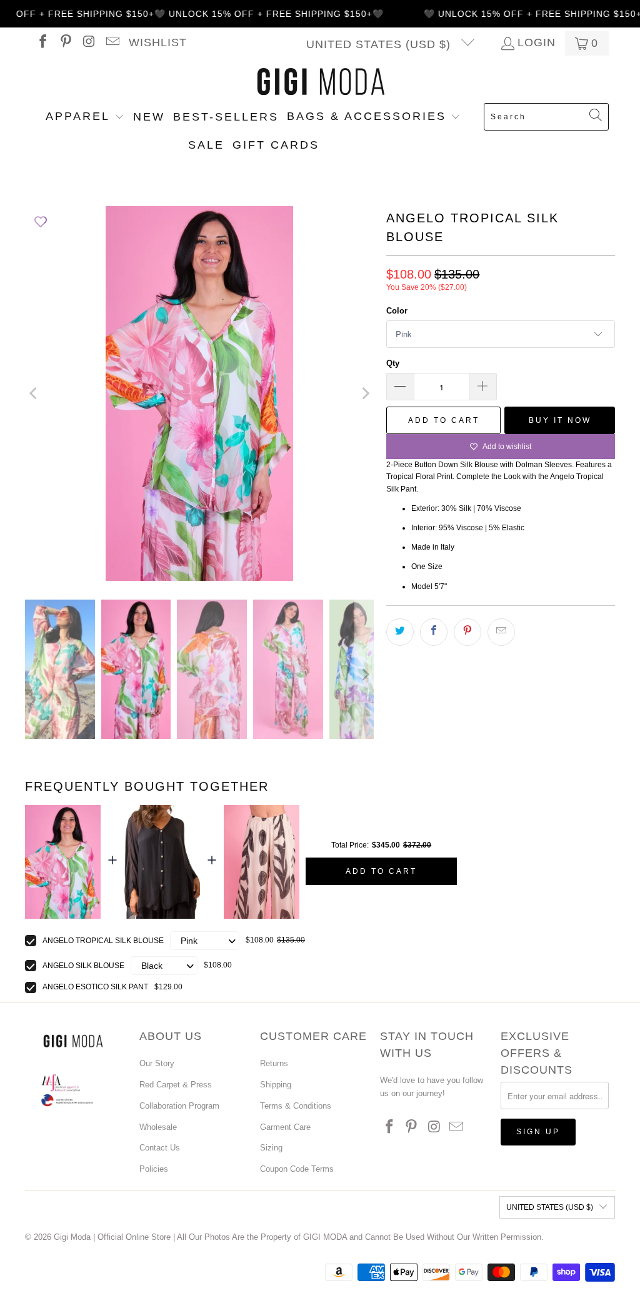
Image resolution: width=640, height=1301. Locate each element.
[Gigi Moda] (320, 82)
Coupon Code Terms (297, 1169)
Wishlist (158, 43)
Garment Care (285, 1127)
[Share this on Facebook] (434, 632)
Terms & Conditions (295, 1106)
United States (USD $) (380, 44)
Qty (392, 363)
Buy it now (560, 420)
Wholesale (158, 1127)
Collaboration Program (179, 1106)
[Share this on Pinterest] (467, 632)
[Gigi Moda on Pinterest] (65, 43)
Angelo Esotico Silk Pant (95, 986)
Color (397, 310)
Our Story (156, 1063)
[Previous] (34, 393)
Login (537, 43)
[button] (85, 117)
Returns (274, 1063)
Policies (153, 1169)
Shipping (275, 1084)
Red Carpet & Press (175, 1084)
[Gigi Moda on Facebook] (41, 43)
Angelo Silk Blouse (83, 965)
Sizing (271, 1147)
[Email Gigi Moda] (111, 43)
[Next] (364, 393)
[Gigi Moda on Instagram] (88, 43)
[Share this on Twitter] (400, 632)
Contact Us (159, 1147)
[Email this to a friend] (501, 632)
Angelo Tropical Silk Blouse (103, 940)
